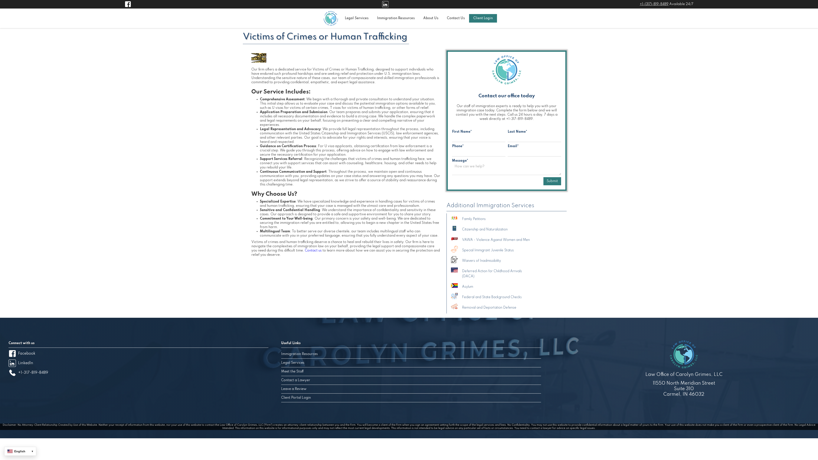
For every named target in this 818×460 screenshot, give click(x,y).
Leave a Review (294, 389)
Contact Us (456, 18)
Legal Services (357, 18)
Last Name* (517, 132)
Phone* (458, 146)
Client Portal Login (296, 398)
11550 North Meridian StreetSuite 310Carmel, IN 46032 (684, 389)
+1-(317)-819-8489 (654, 4)
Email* (513, 146)
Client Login (483, 18)
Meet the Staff (292, 371)
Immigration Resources (396, 18)
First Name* (462, 132)
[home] (331, 18)
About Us (430, 18)
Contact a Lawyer (295, 380)
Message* (460, 160)
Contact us (313, 250)
